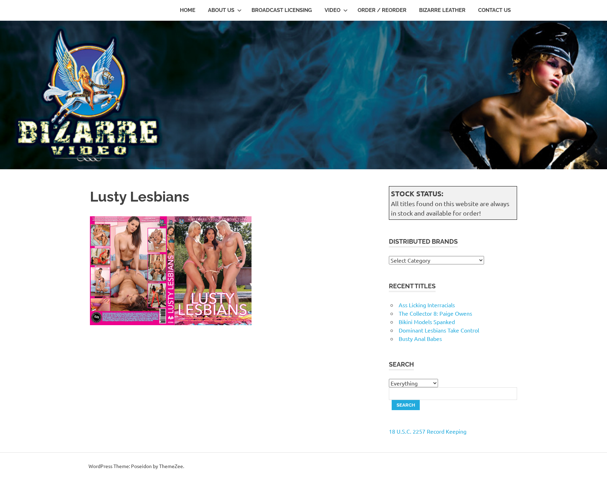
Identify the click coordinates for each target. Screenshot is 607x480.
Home (187, 10)
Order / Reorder (382, 10)
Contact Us (494, 10)
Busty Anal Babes (420, 338)
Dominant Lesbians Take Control (439, 330)
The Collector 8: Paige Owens (435, 313)
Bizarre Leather (442, 10)
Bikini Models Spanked (427, 321)
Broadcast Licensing (282, 10)
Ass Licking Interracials (427, 304)
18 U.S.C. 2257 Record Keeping (427, 431)
